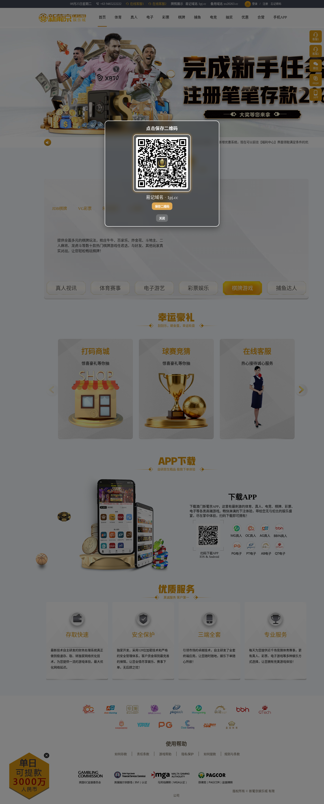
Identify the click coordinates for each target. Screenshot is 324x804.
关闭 (162, 218)
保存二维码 (162, 206)
